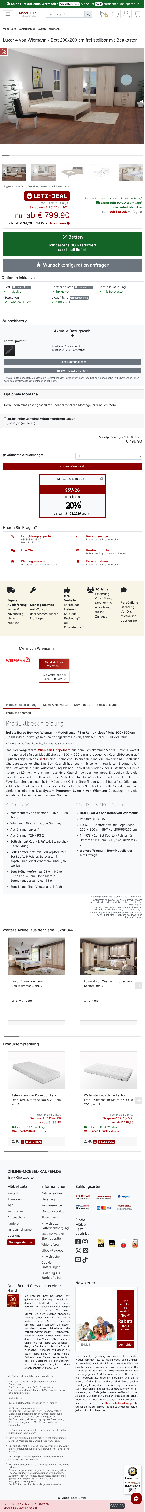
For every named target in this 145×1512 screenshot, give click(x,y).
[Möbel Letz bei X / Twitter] (78, 1250)
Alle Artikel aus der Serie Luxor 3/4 (54, 676)
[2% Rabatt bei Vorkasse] (85, 1197)
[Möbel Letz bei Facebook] (78, 1241)
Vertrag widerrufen (21, 1242)
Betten (42, 28)
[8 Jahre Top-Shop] (135, 1243)
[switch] (132, 1490)
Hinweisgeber (51, 1256)
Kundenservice (51, 1205)
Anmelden (14, 1199)
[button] (115, 14)
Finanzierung (50, 1217)
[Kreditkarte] (106, 1207)
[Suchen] (88, 14)
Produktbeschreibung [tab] (21, 705)
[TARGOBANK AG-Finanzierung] (85, 1207)
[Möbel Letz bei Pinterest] (85, 1250)
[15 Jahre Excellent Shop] (101, 1243)
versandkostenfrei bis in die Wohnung (119, 198)
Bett (42, 759)
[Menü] (139, 1467)
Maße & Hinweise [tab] (55, 705)
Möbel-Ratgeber (53, 1250)
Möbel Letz (9, 28)
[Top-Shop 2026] (123, 1243)
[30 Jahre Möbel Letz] (13, 1300)
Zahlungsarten (51, 1193)
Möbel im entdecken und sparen (73, 4)
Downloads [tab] (82, 705)
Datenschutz (16, 1217)
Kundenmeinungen (20, 1229)
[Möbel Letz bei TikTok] (85, 1259)
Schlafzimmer (27, 28)
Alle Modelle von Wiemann (54, 664)
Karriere (13, 1223)
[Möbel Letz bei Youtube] (78, 1259)
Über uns (13, 1235)
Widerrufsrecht (51, 1244)
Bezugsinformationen (73, 361)
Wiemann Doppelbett (54, 750)
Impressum (15, 1211)
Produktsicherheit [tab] (18, 713)
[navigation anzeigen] (8, 14)
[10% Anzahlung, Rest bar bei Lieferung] (106, 1197)
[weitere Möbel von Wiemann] (18, 659)
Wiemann (54, 28)
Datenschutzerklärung (118, 1403)
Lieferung (48, 1199)
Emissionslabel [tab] (106, 705)
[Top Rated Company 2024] (112, 1243)
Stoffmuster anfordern (74, 370)
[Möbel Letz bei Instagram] (85, 1241)
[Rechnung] (127, 1207)
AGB (10, 1205)
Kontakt (12, 1193)
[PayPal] (127, 1197)
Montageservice (52, 1211)
